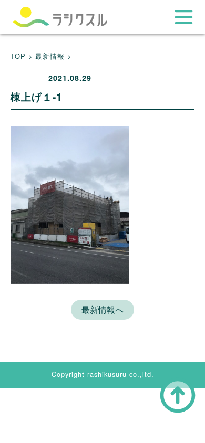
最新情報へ (102, 309)
